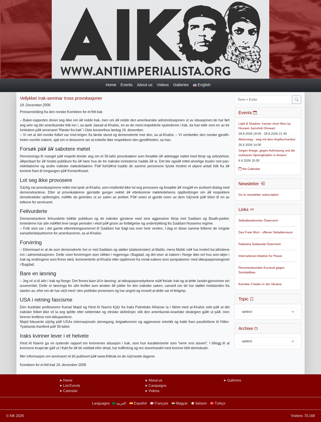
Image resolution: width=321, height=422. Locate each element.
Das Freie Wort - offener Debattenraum (265, 232)
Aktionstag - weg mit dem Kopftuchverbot (266, 139)
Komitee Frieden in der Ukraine (260, 284)
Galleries (181, 85)
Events (127, 85)
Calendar (70, 391)
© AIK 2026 (15, 416)
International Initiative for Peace (260, 256)
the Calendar (251, 169)
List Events (71, 385)
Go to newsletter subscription (258, 194)
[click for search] (296, 100)
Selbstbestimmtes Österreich (258, 220)
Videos (163, 85)
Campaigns (157, 385)
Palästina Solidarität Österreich (259, 244)
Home (111, 85)
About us (144, 85)
